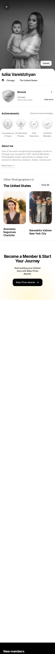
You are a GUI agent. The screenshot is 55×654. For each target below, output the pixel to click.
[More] (51, 92)
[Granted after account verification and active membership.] (47, 124)
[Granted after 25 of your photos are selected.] (21, 124)
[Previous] (6, 6)
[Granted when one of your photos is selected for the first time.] (34, 124)
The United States (28, 80)
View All (45, 185)
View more (48, 99)
